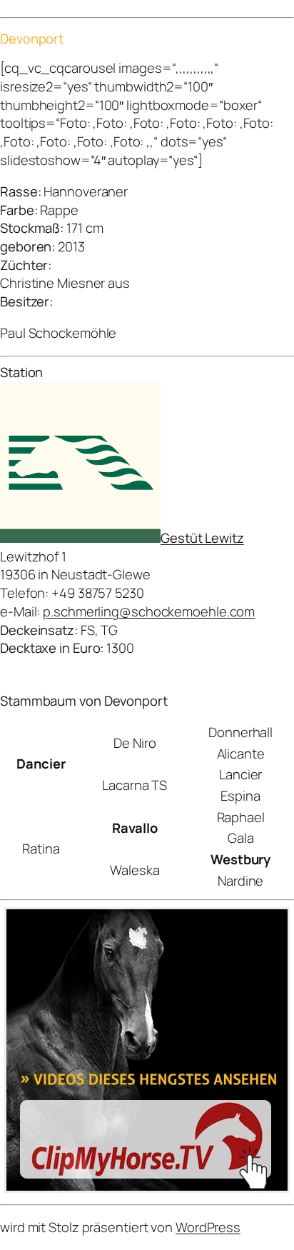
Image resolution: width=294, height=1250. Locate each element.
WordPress (208, 1227)
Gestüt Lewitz (202, 538)
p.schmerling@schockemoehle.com (149, 611)
